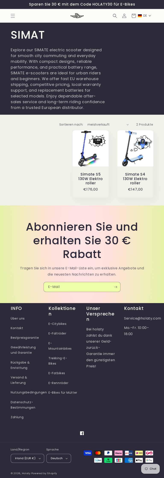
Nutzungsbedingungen (29, 392)
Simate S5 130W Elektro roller (90, 178)
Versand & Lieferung (19, 380)
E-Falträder (57, 333)
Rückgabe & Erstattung (20, 365)
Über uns (18, 318)
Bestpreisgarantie (25, 338)
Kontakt (17, 328)
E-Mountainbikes (60, 346)
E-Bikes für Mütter (62, 392)
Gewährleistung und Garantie (23, 350)
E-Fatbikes (56, 373)
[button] (13, 16)
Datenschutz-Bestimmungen (23, 405)
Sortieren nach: (71, 124)
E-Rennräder (58, 383)
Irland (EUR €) (25, 458)
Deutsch (57, 458)
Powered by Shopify (44, 473)
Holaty (26, 473)
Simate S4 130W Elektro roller (135, 178)
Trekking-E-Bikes (57, 361)
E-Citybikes (57, 324)
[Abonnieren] (115, 287)
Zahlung (17, 417)
